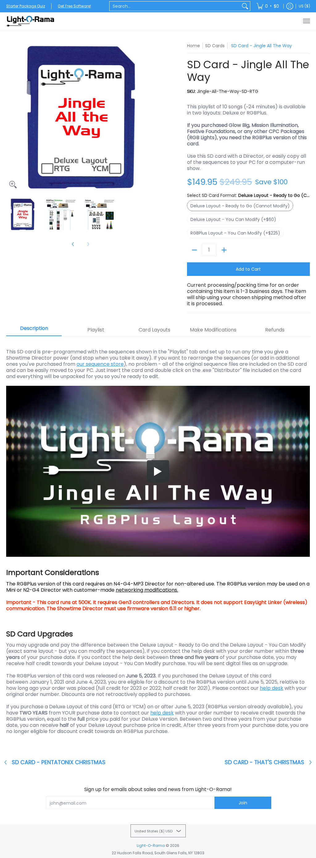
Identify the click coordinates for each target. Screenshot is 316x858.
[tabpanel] (158, 541)
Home (193, 46)
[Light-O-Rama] (31, 21)
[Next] (150, 117)
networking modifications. (147, 590)
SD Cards (215, 46)
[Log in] (290, 6)
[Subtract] (194, 250)
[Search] (245, 6)
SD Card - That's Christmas (264, 762)
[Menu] (306, 21)
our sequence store (100, 364)
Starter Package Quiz (25, 6)
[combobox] (175, 6)
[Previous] (10, 117)
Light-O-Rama (151, 845)
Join (243, 803)
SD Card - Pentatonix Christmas (59, 762)
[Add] (224, 250)
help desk (271, 688)
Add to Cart (248, 269)
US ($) (304, 6)
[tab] (34, 330)
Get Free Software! (74, 6)
